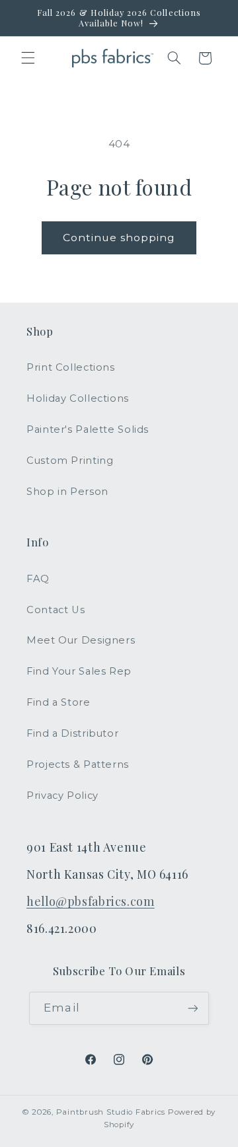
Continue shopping (119, 237)
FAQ (38, 579)
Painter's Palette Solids (87, 429)
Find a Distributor (72, 733)
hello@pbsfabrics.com (90, 900)
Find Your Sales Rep (79, 671)
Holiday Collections (77, 398)
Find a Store (58, 702)
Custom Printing (69, 460)
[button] (28, 58)
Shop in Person (67, 492)
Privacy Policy (62, 795)
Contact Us (55, 610)
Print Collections (70, 367)
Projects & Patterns (77, 764)
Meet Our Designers (80, 640)
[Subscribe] (192, 1008)
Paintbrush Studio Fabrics (110, 1112)
